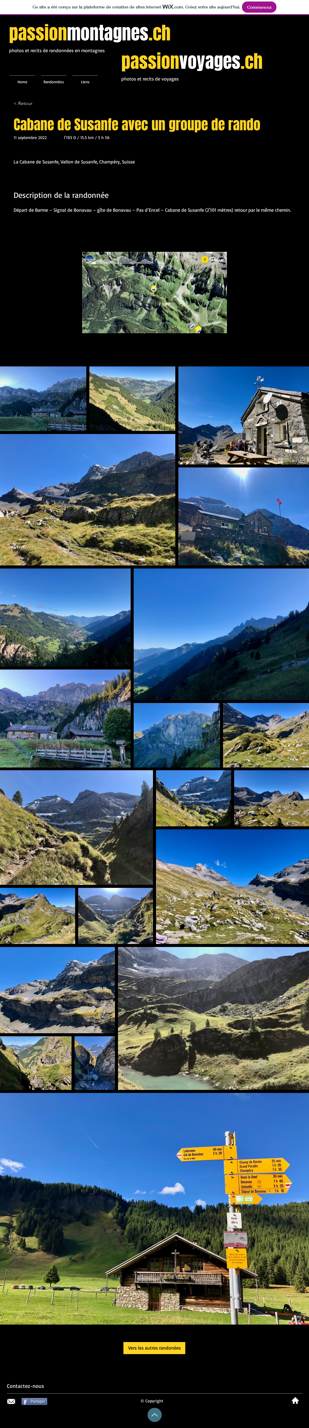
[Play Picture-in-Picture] (208, 325)
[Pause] (90, 325)
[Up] (155, 1415)
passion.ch (89, 33)
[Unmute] (100, 325)
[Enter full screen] (219, 325)
